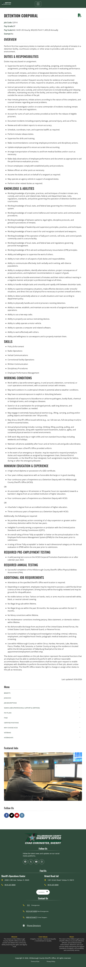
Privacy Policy (51, 961)
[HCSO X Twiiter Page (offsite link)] (30, 861)
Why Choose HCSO (11, 728)
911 (28, 905)
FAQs (6, 718)
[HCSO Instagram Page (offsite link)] (21, 815)
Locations (42, 892)
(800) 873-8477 (31, 917)
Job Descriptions (10, 703)
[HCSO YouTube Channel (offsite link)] (16, 815)
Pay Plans (7, 713)
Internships (8, 738)
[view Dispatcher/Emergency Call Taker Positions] (43, 776)
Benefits (7, 693)
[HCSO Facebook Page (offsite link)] (6, 815)
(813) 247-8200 (31, 911)
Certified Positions (11, 723)
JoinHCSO (7, 698)
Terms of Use (35, 961)
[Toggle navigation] (38, 3)
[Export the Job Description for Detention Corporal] (80, 16)
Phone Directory (34, 925)
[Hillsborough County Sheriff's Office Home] (43, 839)
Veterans (7, 733)
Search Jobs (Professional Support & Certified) (22, 708)
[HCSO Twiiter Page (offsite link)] (11, 815)
